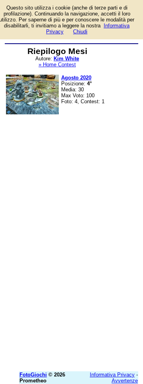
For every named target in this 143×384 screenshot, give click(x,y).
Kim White (66, 59)
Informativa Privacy (112, 375)
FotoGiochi (33, 375)
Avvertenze (125, 381)
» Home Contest (57, 65)
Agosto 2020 (76, 78)
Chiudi (80, 32)
